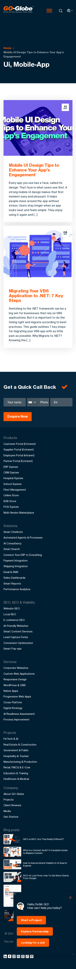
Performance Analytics (17, 589)
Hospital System (13, 478)
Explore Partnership (35, 931)
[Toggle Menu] (49, 10)
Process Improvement (17, 719)
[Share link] (27, 957)
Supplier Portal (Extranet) (19, 449)
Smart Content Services (18, 631)
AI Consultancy (12, 543)
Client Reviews (12, 805)
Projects (9, 799)
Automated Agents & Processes (23, 537)
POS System (11, 506)
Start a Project (31, 920)
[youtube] (19, 957)
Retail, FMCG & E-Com (17, 767)
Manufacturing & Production (20, 761)
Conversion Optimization (18, 642)
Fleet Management (15, 489)
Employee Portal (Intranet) (19, 455)
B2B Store (10, 501)
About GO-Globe (14, 793)
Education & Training (16, 773)
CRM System (11, 472)
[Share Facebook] (10, 957)
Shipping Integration (16, 566)
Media (7, 811)
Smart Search (12, 549)
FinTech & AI (11, 738)
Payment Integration (16, 560)
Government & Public (16, 750)
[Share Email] (32, 957)
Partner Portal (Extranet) (18, 460)
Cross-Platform (13, 702)
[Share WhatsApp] (23, 957)
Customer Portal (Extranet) (20, 443)
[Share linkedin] (6, 957)
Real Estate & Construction (20, 744)
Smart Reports (12, 583)
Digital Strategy (13, 707)
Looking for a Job (33, 942)
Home (7, 48)
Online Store (11, 495)
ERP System (11, 466)
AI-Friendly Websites (16, 625)
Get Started (11, 816)
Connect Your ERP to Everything (23, 554)
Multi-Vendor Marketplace (19, 512)
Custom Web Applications (19, 673)
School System (13, 483)
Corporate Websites (16, 667)
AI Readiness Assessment (19, 713)
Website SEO (12, 608)
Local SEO (10, 614)
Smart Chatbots (13, 531)
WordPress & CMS (15, 685)
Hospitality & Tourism (16, 756)
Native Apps (11, 690)
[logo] (19, 10)
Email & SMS (11, 572)
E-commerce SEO (14, 619)
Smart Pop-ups (13, 648)
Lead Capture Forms (16, 637)
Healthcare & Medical (16, 778)
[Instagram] (14, 957)
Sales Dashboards (14, 577)
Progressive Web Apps (17, 696)
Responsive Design (15, 679)
